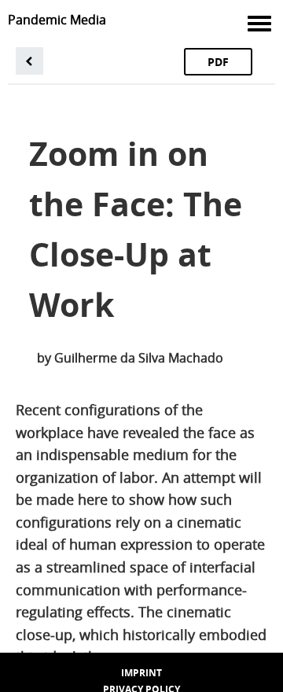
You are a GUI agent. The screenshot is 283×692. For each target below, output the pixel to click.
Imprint (141, 672)
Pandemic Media (57, 19)
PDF (218, 61)
